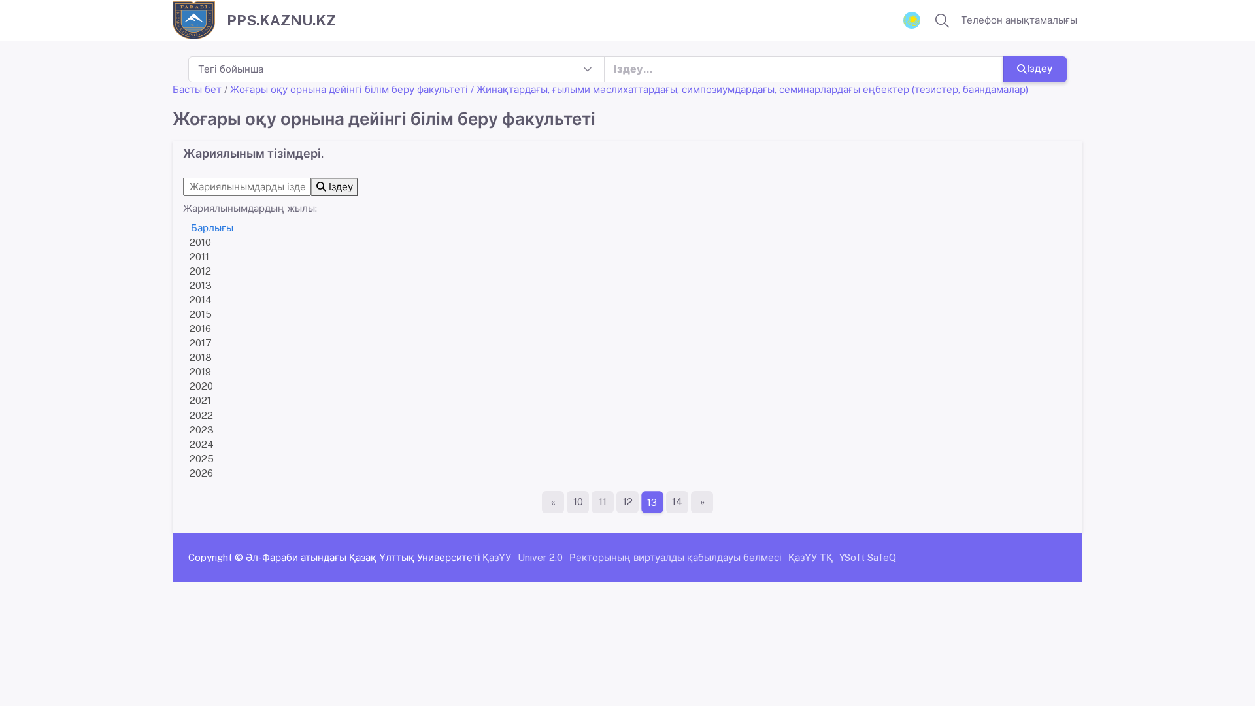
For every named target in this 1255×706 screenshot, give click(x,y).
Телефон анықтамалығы (1019, 19)
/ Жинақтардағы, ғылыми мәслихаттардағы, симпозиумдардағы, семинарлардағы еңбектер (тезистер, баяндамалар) (749, 89)
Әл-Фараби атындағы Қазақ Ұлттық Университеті (363, 557)
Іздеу (1040, 68)
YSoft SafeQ (867, 557)
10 (578, 501)
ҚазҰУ (496, 557)
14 (677, 501)
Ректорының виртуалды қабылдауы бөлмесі (675, 557)
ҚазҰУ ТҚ (810, 557)
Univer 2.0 (540, 557)
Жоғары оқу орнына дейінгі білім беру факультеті (349, 89)
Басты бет (197, 89)
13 (652, 501)
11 (603, 501)
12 (628, 501)
